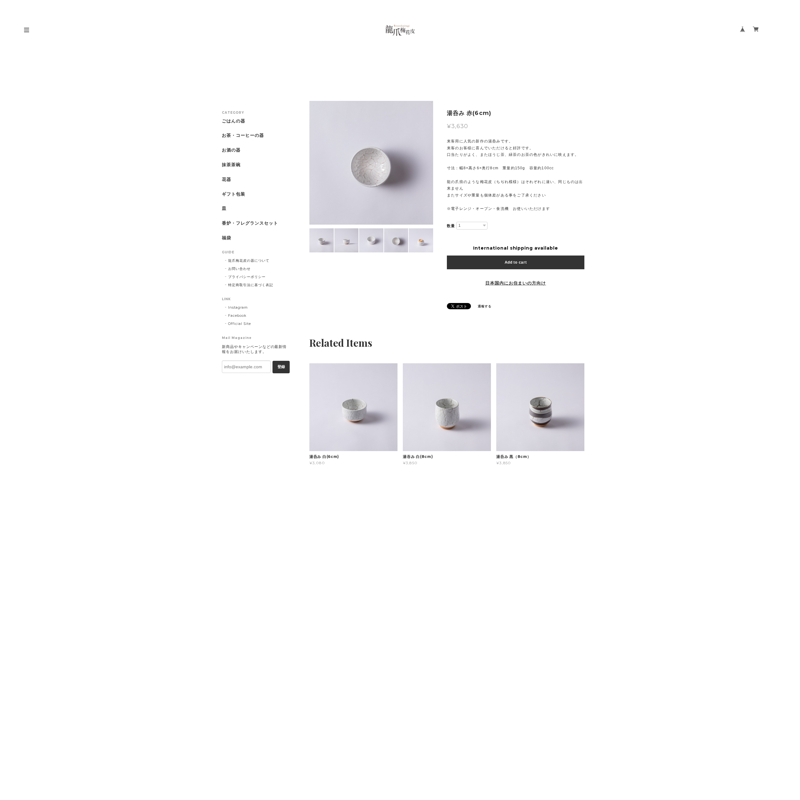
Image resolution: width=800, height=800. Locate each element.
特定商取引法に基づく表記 (250, 285)
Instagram (238, 307)
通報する (485, 306)
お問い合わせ (239, 268)
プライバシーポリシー (247, 277)
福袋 (226, 238)
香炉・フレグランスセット (250, 223)
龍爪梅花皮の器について (248, 260)
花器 (226, 179)
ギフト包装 (233, 194)
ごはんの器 (233, 121)
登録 (281, 367)
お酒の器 (231, 150)
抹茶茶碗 (231, 164)
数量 (451, 226)
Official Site (239, 323)
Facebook (237, 315)
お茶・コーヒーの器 (243, 135)
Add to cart (516, 262)
